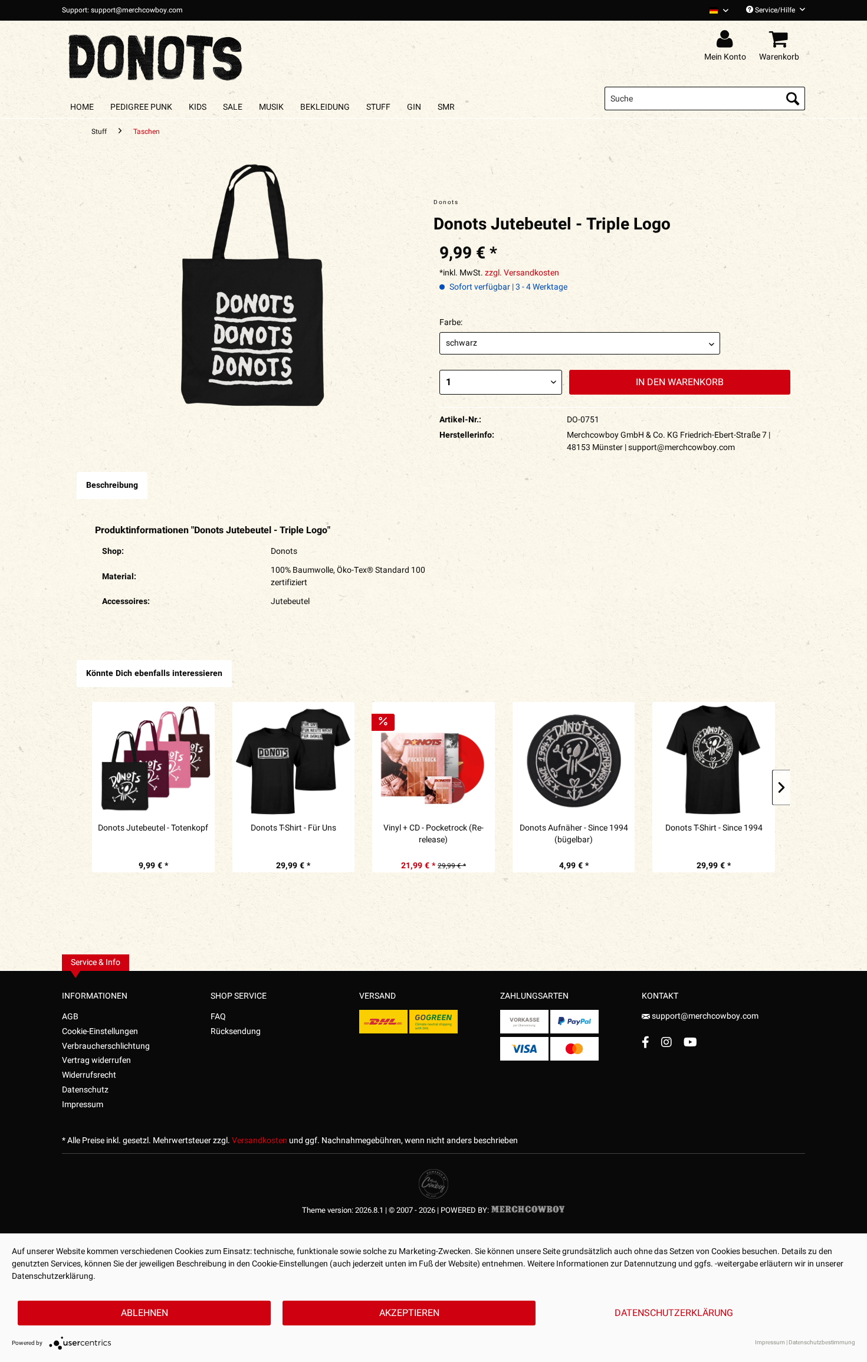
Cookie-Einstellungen (100, 1031)
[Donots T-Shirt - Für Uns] (293, 759)
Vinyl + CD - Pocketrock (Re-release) (433, 834)
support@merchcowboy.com (704, 1016)
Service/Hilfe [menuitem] (775, 10)
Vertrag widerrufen (96, 1060)
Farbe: (450, 322)
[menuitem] (714, 10)
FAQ (218, 1016)
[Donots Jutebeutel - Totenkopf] (153, 759)
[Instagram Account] (666, 1042)
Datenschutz (85, 1090)
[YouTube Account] (690, 1042)
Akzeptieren (409, 1313)
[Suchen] (792, 98)
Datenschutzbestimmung (822, 1342)
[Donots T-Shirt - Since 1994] (713, 759)
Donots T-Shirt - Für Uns (293, 828)
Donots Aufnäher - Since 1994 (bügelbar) (574, 834)
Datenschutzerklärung (674, 1313)
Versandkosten (259, 1140)
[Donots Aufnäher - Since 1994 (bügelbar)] (574, 759)
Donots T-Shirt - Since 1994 (714, 828)
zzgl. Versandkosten (522, 273)
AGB (70, 1016)
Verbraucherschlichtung (106, 1046)
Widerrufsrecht (89, 1075)
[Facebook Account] (645, 1042)
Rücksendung (236, 1031)
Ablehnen (144, 1313)
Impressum (82, 1104)
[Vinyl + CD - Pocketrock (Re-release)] (433, 759)
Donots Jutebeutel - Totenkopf (153, 828)
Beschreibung (112, 485)
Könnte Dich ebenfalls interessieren (154, 673)
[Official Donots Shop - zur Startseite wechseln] (156, 54)
